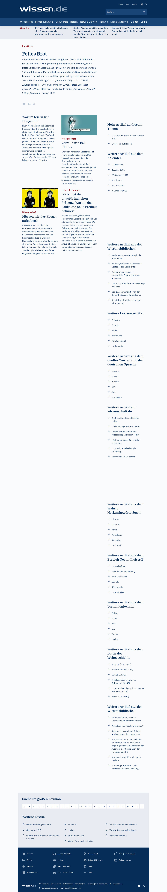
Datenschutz (56, 884)
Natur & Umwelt (88, 21)
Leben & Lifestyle (119, 21)
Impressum (44, 884)
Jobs (127, 4)
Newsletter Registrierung (70, 888)
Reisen (74, 21)
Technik (104, 21)
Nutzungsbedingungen (48, 888)
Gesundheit (62, 21)
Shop (121, 4)
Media (134, 4)
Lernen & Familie (44, 21)
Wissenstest (26, 21)
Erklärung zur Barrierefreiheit (99, 884)
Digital (134, 21)
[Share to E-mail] (24, 104)
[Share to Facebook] (29, 104)
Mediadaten (118, 884)
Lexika (144, 21)
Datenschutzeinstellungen (74, 884)
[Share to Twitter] (34, 104)
